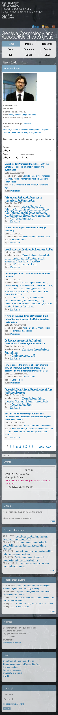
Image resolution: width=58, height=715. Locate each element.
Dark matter (17, 132)
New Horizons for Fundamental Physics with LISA (29, 249)
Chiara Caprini (28, 282)
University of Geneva (12, 673)
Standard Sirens (36, 297)
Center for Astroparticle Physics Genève (21, 664)
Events (47, 49)
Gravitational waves (24, 218)
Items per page (27, 154)
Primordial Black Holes (26, 185)
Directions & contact (12, 643)
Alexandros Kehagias (24, 401)
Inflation (6, 130)
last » (48, 446)
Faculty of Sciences (12, 670)
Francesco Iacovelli (38, 212)
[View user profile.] (20, 99)
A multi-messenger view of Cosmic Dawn (34, 603)
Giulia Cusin (20, 209)
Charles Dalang (11, 285)
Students (29, 49)
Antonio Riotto (11, 182)
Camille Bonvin (36, 291)
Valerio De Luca (34, 209)
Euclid (29, 55)
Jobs (10, 49)
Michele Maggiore (40, 179)
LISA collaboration (20, 297)
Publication (15, 191)
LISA (47, 55)
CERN (6, 676)
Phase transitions (22, 303)
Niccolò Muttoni (30, 215)
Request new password (13, 704)
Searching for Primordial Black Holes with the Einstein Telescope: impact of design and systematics (27, 167)
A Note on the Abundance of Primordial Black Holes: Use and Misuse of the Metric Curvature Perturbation (27, 319)
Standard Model (19, 239)
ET (10, 55)
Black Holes (17, 380)
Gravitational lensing (14, 300)
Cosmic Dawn (22, 606)
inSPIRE (27, 123)
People (29, 43)
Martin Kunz (16, 294)
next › (41, 446)
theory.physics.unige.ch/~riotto (22, 115)
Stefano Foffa (44, 255)
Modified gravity (31, 300)
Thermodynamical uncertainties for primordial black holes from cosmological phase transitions (25, 545)
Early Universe (18, 429)
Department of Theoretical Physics (18, 661)
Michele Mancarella (22, 179)
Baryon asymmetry (32, 132)
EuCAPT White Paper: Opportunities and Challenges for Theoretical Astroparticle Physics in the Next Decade (28, 417)
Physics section (10, 667)
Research (47, 43)
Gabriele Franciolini (31, 176)
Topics (6, 147)
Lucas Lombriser (12, 258)
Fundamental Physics (27, 264)
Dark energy (31, 431)
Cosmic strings (37, 303)
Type (5, 154)
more (52, 521)
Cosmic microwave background (25, 130)
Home (11, 43)
